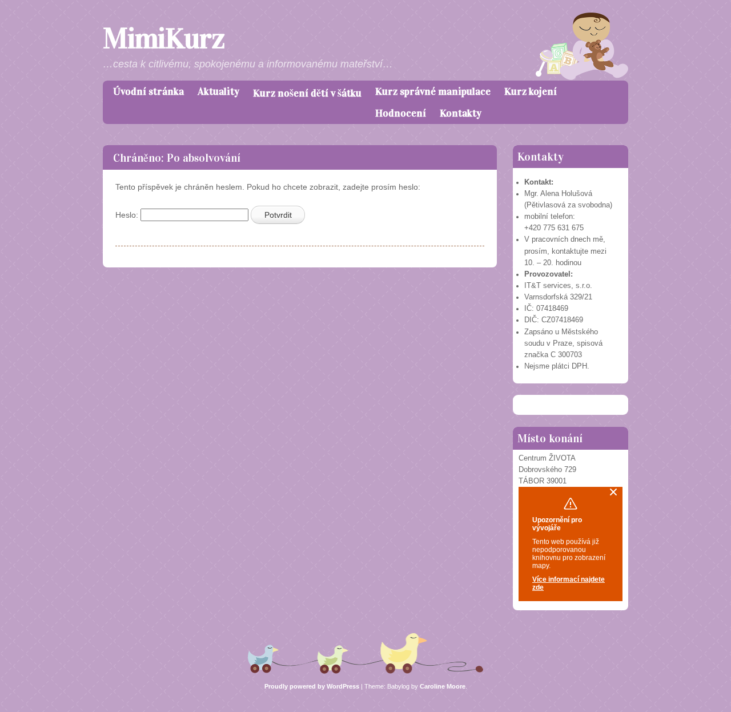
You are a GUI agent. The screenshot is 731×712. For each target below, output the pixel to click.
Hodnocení (400, 113)
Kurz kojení (530, 91)
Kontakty (460, 113)
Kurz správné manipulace (433, 91)
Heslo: (127, 214)
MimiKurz (163, 38)
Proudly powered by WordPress (311, 686)
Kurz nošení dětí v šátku (307, 93)
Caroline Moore (442, 686)
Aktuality (218, 91)
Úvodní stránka (148, 91)
